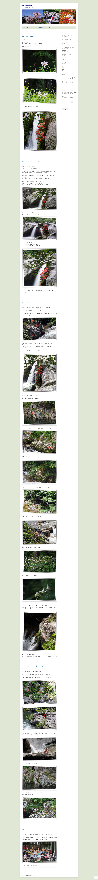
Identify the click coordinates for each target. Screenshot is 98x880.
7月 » (74, 84)
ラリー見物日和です (65, 36)
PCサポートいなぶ (30, 27)
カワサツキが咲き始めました (67, 35)
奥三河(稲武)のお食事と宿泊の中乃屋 (68, 47)
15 (70, 79)
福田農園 (63, 55)
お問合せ (49, 27)
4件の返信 (23, 39)
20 (66, 81)
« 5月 (63, 84)
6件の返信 (23, 831)
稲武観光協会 (64, 50)
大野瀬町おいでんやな (65, 51)
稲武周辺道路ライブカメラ (66, 54)
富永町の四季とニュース (66, 52)
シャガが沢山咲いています (66, 39)
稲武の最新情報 (27, 5)
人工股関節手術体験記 (41, 27)
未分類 (63, 65)
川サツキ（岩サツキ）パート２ (31, 302)
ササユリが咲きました (28, 36)
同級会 (24, 829)
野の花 (27, 154)
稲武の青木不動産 (65, 48)
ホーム (23, 27)
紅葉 (63, 67)
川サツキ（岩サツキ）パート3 (30, 161)
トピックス (27, 865)
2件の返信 (23, 304)
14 (68, 79)
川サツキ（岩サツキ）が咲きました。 (33, 666)
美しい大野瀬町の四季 (65, 46)
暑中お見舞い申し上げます (66, 33)
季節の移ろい (64, 63)
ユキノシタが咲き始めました (67, 37)
